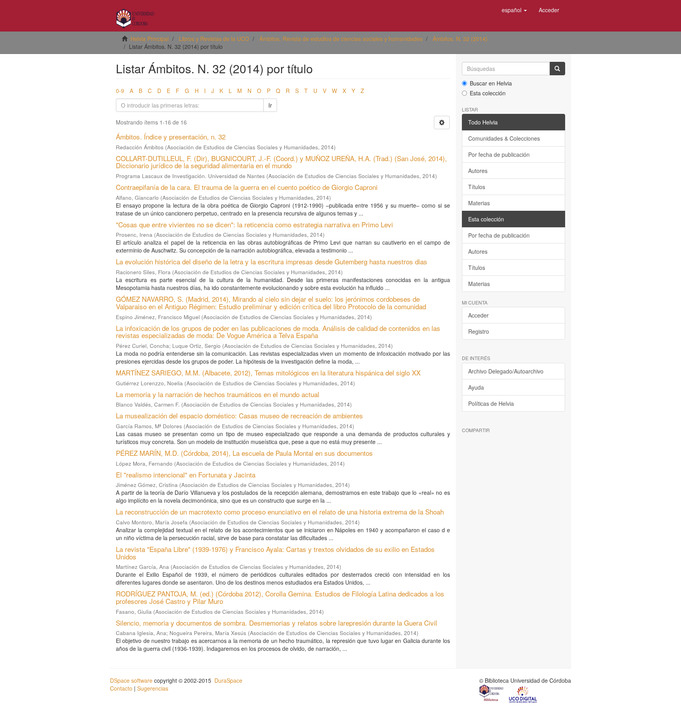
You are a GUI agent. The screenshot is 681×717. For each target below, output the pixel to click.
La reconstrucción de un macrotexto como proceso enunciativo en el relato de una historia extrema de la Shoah (280, 511)
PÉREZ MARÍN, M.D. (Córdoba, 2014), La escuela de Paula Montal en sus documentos (244, 453)
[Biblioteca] (491, 694)
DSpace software (131, 680)
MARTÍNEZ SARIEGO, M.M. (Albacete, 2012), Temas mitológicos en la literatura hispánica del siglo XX (268, 372)
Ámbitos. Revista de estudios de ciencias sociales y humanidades (340, 39)
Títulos (476, 187)
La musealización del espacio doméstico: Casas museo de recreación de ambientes (239, 415)
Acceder (478, 315)
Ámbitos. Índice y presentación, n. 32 (170, 136)
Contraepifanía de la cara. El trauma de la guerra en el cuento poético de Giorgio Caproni (247, 187)
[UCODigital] (523, 694)
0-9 (120, 91)
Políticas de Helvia (491, 403)
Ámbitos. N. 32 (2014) (460, 39)
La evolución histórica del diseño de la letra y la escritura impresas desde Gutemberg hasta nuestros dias (271, 261)
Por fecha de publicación (499, 154)
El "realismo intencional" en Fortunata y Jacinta (185, 474)
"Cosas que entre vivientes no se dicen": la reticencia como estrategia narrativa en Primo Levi (254, 224)
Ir (270, 105)
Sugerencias (152, 688)
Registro (478, 331)
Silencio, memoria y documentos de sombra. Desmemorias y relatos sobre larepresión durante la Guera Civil (276, 623)
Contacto (121, 688)
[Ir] (557, 68)
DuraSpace (228, 680)
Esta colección (488, 93)
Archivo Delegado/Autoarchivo (505, 371)
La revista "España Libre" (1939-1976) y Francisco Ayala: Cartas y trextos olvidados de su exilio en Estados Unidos (275, 552)
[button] (514, 10)
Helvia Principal (149, 39)
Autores (477, 171)
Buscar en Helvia (491, 83)
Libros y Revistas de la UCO (214, 39)
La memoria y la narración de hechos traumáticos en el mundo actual (217, 394)
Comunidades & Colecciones (504, 138)
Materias (479, 203)
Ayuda (476, 387)
